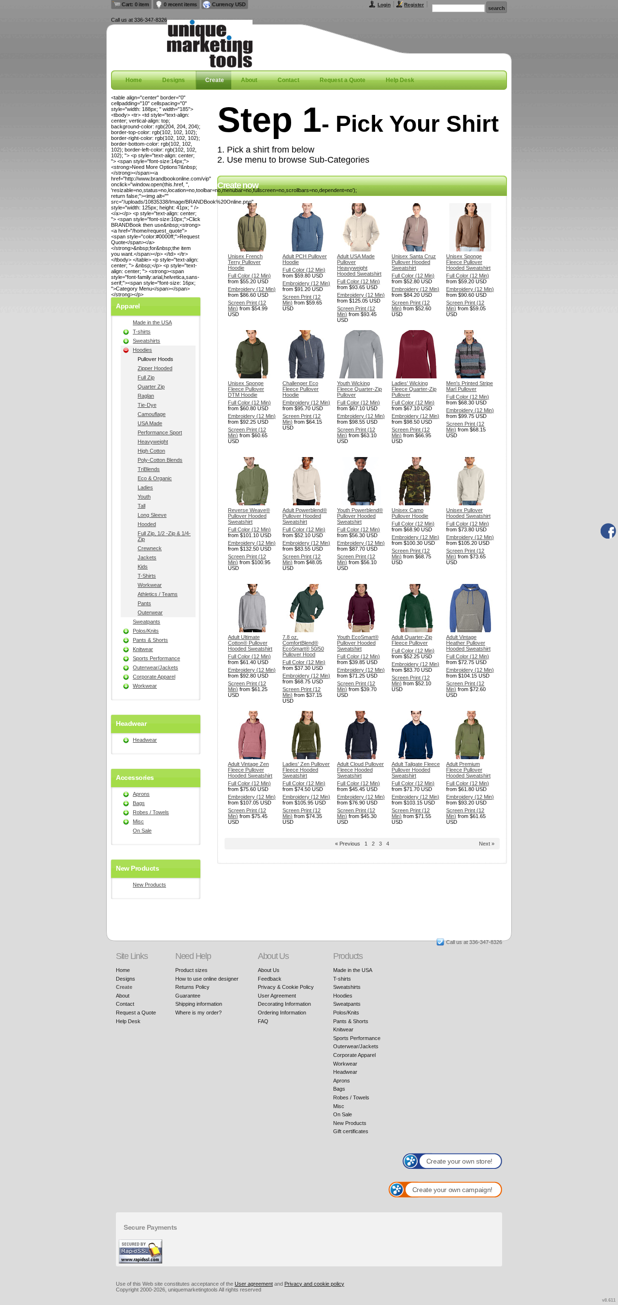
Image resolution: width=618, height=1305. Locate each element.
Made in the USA (152, 322)
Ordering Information (282, 1012)
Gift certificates (350, 1131)
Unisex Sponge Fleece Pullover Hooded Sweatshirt (468, 262)
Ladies (145, 487)
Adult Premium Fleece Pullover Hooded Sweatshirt (468, 769)
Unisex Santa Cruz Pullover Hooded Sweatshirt (414, 262)
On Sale (142, 830)
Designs (173, 80)
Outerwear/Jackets (155, 667)
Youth (144, 497)
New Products (149, 885)
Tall (141, 506)
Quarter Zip (151, 386)
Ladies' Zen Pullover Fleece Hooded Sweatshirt (306, 769)
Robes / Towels (151, 812)
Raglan (146, 396)
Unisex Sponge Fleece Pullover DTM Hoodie (246, 389)
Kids (143, 566)
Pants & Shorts (150, 640)
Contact (288, 80)
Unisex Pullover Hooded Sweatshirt (468, 513)
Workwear (150, 585)
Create (214, 80)
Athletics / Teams (158, 594)
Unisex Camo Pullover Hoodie (410, 513)
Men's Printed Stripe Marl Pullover (469, 386)
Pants (144, 603)
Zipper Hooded (155, 368)
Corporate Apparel (154, 677)
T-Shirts (147, 576)
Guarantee (187, 996)
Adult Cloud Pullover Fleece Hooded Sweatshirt (360, 769)
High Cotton (151, 451)
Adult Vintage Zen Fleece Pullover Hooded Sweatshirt (250, 769)
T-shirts (142, 331)
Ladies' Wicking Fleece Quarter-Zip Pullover (414, 389)
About (249, 80)
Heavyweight (153, 441)
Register (414, 4)
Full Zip (146, 377)
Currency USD (228, 4)
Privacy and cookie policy (314, 1284)
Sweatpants (146, 622)
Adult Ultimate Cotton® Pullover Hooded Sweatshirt (250, 643)
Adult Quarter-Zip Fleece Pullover (412, 640)
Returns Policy (192, 987)
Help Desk (400, 80)
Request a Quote (342, 80)
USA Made (150, 423)
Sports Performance (156, 658)
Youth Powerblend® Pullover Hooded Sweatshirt (360, 516)
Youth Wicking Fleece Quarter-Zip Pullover (359, 389)
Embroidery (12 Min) (252, 289)
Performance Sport (160, 432)
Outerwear (150, 612)
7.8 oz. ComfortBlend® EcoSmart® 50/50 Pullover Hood (303, 645)
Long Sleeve (152, 515)
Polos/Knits (146, 631)
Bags (139, 803)
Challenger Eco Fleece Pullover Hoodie (300, 389)
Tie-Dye (147, 405)
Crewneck (150, 548)
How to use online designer (207, 979)
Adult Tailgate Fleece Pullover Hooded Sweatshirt (416, 769)
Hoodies (142, 350)
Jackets (147, 557)
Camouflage (152, 414)
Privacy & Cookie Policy (286, 987)
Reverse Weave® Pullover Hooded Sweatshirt (249, 516)
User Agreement (277, 996)
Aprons (141, 794)
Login (384, 4)
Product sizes (191, 970)
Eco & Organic (155, 478)
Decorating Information (284, 1004)
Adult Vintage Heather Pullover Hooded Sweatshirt (468, 643)
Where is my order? (198, 1012)
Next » (486, 844)
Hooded (147, 524)
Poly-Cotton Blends (160, 460)
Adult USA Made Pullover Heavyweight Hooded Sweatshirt (359, 265)
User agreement (254, 1284)
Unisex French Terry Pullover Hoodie (245, 262)
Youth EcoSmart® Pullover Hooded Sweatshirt (358, 643)
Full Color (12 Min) (249, 275)
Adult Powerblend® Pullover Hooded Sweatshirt (304, 516)
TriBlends (149, 469)
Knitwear (143, 649)
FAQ (263, 1021)
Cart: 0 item (135, 4)
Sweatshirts (146, 341)
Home (134, 80)
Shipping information (198, 1004)
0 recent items (180, 4)
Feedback (269, 979)
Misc (138, 821)
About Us (269, 970)
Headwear (145, 740)
